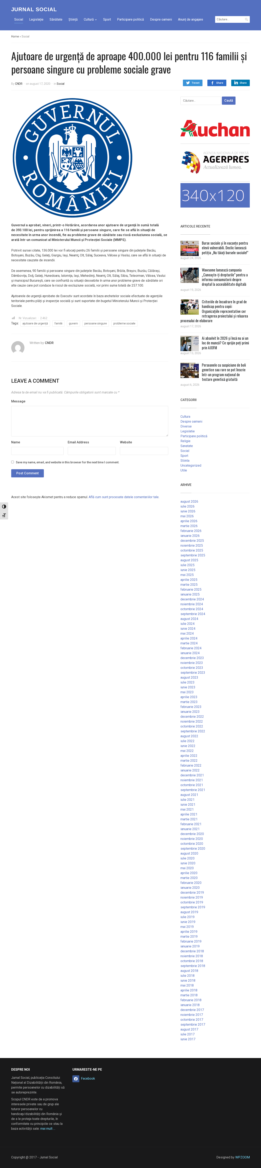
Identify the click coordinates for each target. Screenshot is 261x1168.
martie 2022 (189, 761)
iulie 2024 (187, 624)
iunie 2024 (187, 629)
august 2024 (189, 619)
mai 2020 (187, 868)
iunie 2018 (187, 980)
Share (219, 82)
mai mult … (47, 1129)
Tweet (195, 82)
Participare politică (130, 19)
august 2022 (189, 736)
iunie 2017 (187, 1039)
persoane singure (95, 323)
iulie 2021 (187, 800)
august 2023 (189, 677)
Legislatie (187, 431)
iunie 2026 (187, 511)
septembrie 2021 (192, 790)
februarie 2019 (190, 941)
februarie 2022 (190, 765)
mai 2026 (187, 516)
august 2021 (189, 795)
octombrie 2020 (191, 844)
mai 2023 (187, 692)
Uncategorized (190, 465)
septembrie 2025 (192, 555)
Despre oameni (161, 19)
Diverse (186, 426)
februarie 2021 (190, 824)
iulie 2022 (187, 741)
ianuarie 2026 (190, 536)
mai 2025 (187, 575)
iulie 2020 (187, 858)
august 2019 (189, 912)
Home (15, 36)
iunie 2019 (187, 922)
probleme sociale (124, 323)
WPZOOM (242, 1157)
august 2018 (189, 971)
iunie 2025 (187, 570)
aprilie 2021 (188, 814)
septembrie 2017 (192, 1024)
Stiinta (184, 461)
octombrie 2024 (191, 609)
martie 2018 (189, 995)
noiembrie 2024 (191, 604)
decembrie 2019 (192, 892)
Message (18, 401)
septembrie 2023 (192, 673)
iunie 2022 (187, 746)
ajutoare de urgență (35, 323)
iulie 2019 (187, 917)
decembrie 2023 (192, 658)
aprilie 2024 (188, 638)
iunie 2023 (187, 687)
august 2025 (189, 560)
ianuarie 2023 (190, 712)
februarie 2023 (190, 707)
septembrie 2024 (192, 614)
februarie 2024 (190, 648)
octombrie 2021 (191, 785)
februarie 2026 (190, 531)
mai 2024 (187, 633)
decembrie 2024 (192, 599)
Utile (183, 470)
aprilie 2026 (188, 521)
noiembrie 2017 (191, 1015)
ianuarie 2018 (190, 1005)
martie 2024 (189, 643)
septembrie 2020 (192, 848)
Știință (73, 19)
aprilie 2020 (188, 873)
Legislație (36, 19)
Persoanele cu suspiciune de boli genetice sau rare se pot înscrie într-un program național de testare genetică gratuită (224, 372)
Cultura (185, 417)
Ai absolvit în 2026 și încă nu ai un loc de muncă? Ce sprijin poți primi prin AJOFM (225, 342)
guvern (73, 323)
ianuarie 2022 (190, 770)
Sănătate (56, 19)
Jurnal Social (34, 9)
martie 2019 (189, 936)
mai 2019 (187, 927)
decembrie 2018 (192, 951)
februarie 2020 (190, 883)
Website (126, 442)
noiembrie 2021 (191, 780)
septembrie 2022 (192, 731)
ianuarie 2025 (190, 594)
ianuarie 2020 (190, 888)
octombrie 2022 (191, 726)
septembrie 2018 (192, 966)
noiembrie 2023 (191, 663)
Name (15, 442)
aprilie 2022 (188, 756)
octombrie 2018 (191, 961)
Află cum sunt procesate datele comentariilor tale (124, 497)
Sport (107, 19)
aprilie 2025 (188, 580)
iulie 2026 (187, 506)
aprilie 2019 (188, 932)
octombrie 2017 (191, 1020)
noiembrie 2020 (191, 839)
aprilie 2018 (188, 990)
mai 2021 (187, 809)
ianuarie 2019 (190, 946)
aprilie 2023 (188, 697)
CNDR (18, 83)
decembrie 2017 (192, 1010)
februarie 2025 (190, 589)
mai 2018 (187, 985)
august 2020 (189, 853)
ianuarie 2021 (190, 829)
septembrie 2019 (192, 907)
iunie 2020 (187, 863)
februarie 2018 (190, 1000)
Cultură (89, 19)
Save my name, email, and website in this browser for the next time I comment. (67, 462)
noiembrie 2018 (191, 956)
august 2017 (189, 1029)
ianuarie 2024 (190, 653)
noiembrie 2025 (191, 545)
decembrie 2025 (192, 541)
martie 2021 (189, 819)
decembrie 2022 (192, 717)
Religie (185, 441)
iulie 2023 (187, 682)
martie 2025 (189, 585)
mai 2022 (187, 751)
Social (18, 19)
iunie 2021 (187, 805)
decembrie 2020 (192, 834)
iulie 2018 (187, 976)
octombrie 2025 (191, 550)
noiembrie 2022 (191, 721)
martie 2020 (189, 878)
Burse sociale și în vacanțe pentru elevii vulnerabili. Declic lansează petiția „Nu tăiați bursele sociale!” (225, 247)
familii (58, 323)
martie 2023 (189, 702)
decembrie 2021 (192, 775)
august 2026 (189, 501)
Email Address (78, 442)
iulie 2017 (187, 1034)
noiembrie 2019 (191, 897)
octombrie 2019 (191, 902)
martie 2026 (189, 526)
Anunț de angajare (190, 19)
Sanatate (186, 446)
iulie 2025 (187, 565)
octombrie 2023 (191, 668)
